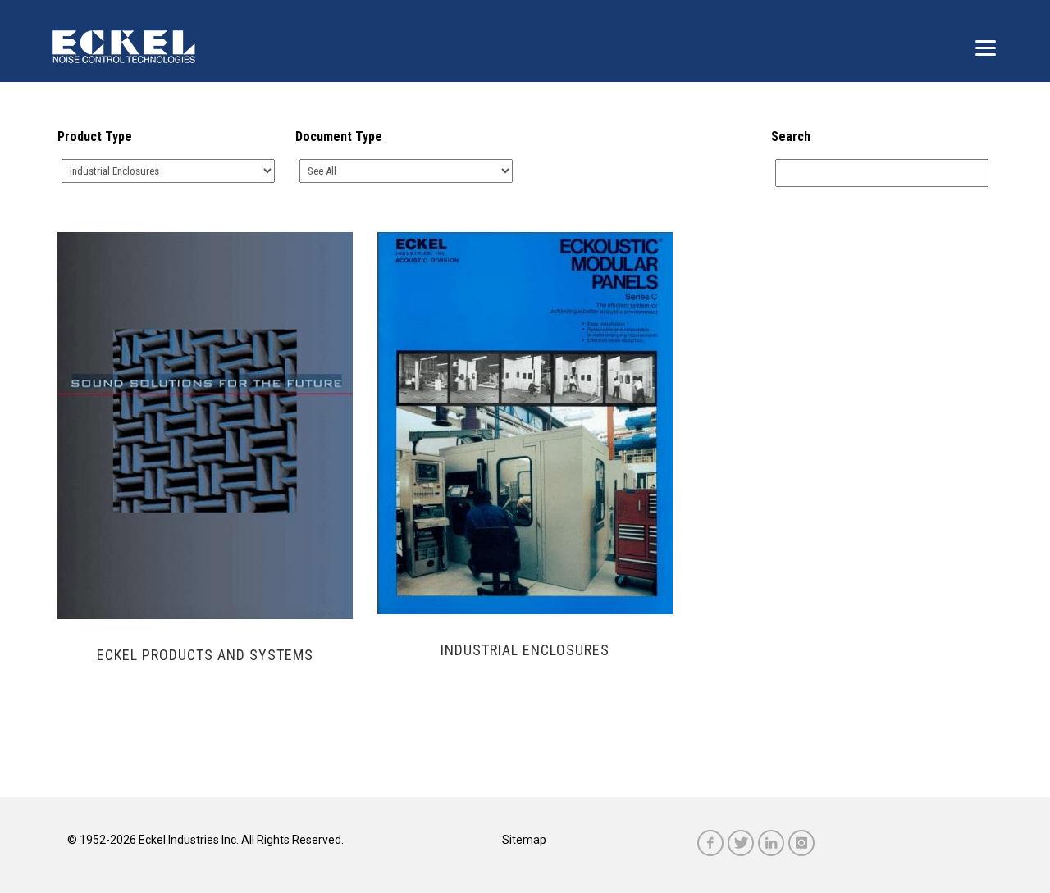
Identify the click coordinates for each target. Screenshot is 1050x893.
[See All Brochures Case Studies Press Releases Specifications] (406, 171)
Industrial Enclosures (525, 649)
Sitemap (524, 839)
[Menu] (985, 47)
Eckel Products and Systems (205, 654)
